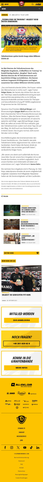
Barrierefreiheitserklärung (21, 457)
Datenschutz (21, 471)
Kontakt (21, 468)
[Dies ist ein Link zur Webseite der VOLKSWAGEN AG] (17, 407)
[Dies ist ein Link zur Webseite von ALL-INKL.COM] (21, 385)
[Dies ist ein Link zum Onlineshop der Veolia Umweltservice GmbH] (34, 404)
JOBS (21, 440)
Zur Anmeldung (21, 320)
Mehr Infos (21, 368)
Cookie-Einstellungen (21, 478)
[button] (32, 4)
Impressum (21, 461)
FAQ (21, 464)
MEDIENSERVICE (21, 436)
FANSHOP (21, 432)
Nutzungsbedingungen (21, 474)
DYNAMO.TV (21, 428)
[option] (21, 283)
